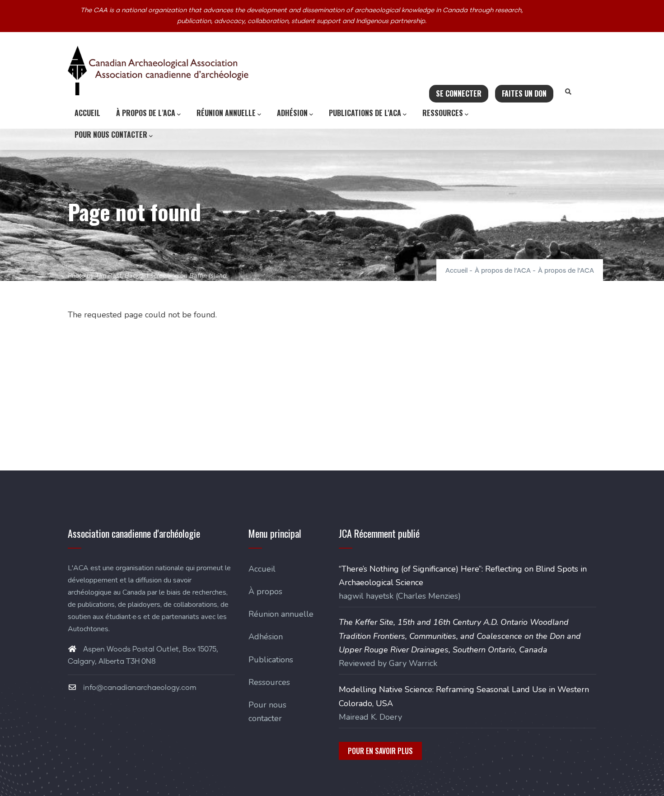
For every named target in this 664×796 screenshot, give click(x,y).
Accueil (87, 112)
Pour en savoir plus (380, 750)
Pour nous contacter (111, 134)
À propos (265, 591)
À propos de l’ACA (145, 112)
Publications (270, 659)
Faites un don (524, 93)
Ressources (442, 112)
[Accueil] (158, 70)
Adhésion (292, 112)
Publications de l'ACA (365, 112)
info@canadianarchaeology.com (138, 687)
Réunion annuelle (226, 112)
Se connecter (459, 93)
